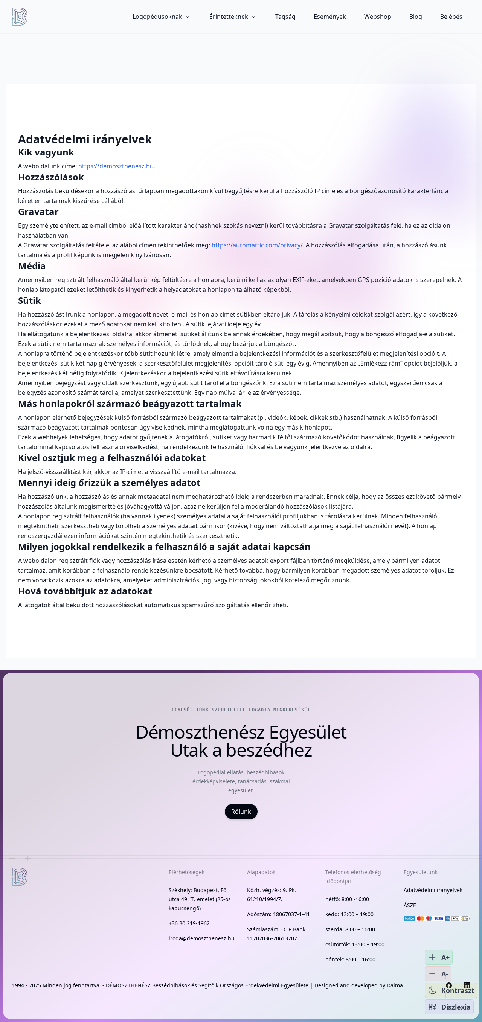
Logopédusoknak (157, 16)
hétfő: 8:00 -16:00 (347, 899)
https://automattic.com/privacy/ (257, 245)
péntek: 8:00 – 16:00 (350, 959)
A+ (445, 957)
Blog (415, 16)
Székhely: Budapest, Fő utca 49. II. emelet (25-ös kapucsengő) (200, 899)
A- (444, 973)
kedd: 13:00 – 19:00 (349, 914)
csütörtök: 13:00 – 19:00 (354, 944)
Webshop (377, 16)
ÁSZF (410, 905)
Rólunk (241, 811)
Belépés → (455, 16)
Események (330, 16)
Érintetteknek (228, 16)
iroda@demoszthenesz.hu (202, 938)
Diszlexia (456, 1006)
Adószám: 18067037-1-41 (278, 914)
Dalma (395, 985)
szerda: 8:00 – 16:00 (350, 929)
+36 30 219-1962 (189, 923)
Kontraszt (457, 990)
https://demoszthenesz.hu (116, 166)
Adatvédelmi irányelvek (433, 890)
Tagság (285, 16)
